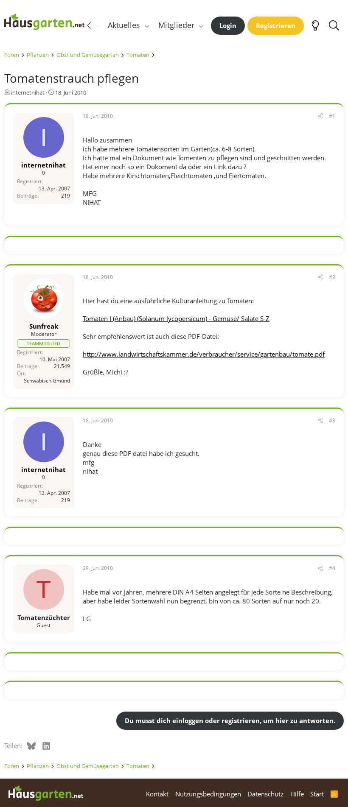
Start (317, 794)
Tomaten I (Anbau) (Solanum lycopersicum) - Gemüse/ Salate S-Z (176, 318)
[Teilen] (320, 116)
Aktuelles (124, 25)
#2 (332, 277)
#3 (332, 420)
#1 (332, 116)
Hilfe (297, 794)
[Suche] (334, 25)
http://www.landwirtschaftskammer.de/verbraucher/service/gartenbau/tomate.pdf (204, 354)
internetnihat (28, 92)
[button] (147, 25)
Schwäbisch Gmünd (47, 380)
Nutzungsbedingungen (208, 794)
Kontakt (157, 794)
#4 (332, 568)
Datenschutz (265, 794)
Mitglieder (176, 25)
